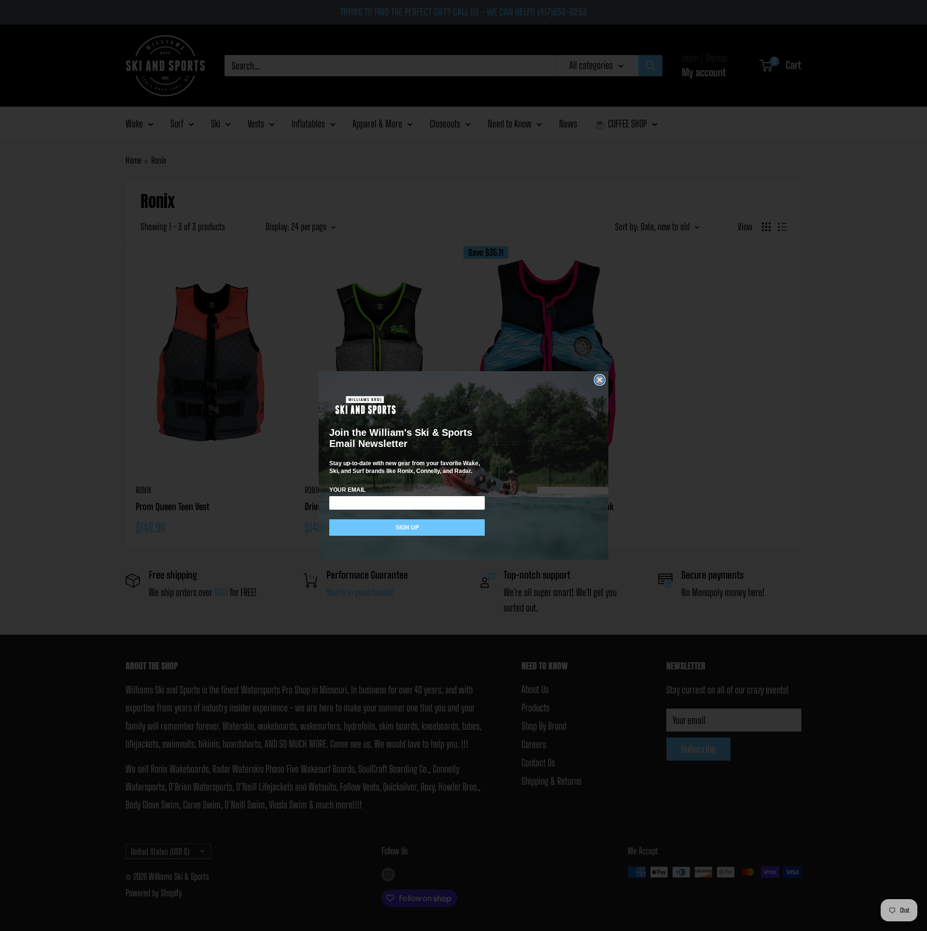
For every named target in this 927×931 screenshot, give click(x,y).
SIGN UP (407, 527)
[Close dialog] (599, 380)
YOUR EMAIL (347, 489)
